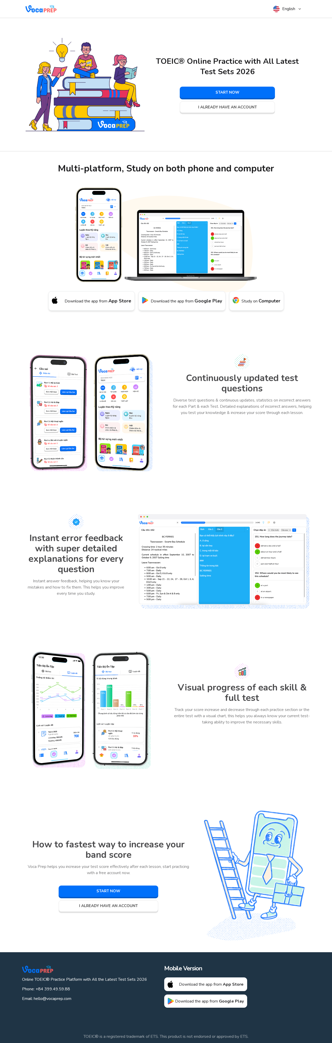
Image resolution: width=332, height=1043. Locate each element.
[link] (227, 92)
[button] (287, 9)
